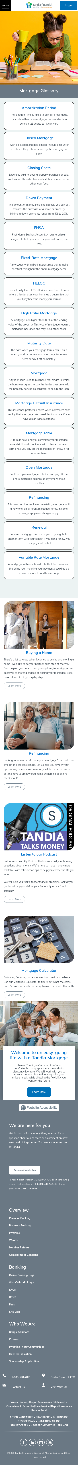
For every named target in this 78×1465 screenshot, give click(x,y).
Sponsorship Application (24, 1361)
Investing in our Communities (26, 1346)
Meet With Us (58, 1387)
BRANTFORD (43, 1417)
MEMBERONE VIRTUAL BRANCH (49, 1425)
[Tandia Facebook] (23, 1442)
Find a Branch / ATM (62, 1377)
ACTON (14, 1417)
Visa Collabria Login (21, 1282)
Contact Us (18, 1387)
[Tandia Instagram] (41, 1442)
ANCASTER (26, 1417)
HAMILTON (44, 1421)
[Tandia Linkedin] (33, 1442)
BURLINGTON (61, 1417)
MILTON (56, 1421)
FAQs (12, 1289)
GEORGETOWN (26, 1421)
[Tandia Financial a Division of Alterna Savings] (39, 4)
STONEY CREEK (19, 1425)
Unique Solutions (19, 1332)
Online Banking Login (22, 1275)
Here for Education (20, 1354)
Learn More (14, 685)
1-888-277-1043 (28, 1188)
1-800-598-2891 (45, 1184)
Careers (14, 1339)
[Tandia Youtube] (49, 1442)
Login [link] (68, 5)
